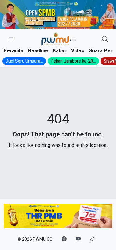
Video (77, 50)
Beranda (13, 50)
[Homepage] (58, 39)
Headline (38, 50)
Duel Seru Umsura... (24, 61)
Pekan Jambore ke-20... (73, 61)
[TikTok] (92, 239)
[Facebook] (64, 239)
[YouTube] (78, 239)
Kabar (60, 50)
